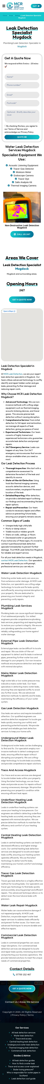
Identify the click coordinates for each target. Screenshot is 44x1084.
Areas (11, 15)
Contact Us (11, 1002)
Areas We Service (29, 1002)
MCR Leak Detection (13, 374)
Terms (30, 1015)
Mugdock (22, 46)
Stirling (17, 15)
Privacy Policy (19, 1015)
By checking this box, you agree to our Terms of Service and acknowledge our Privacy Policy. (21, 129)
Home (5, 15)
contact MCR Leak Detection (14, 560)
